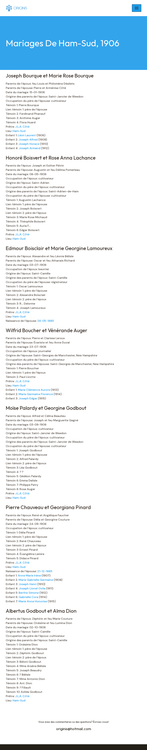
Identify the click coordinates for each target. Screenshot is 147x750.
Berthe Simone (29, 593)
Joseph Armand (30, 148)
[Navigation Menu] (136, 8)
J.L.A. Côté (22, 127)
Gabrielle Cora (28, 597)
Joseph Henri (28, 584)
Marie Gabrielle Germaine (36, 580)
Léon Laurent (27, 135)
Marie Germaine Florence (36, 394)
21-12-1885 (44, 571)
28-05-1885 (45, 321)
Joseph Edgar (28, 398)
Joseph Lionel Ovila (32, 588)
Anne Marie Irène (30, 575)
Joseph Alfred (28, 139)
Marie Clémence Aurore (34, 390)
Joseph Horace (29, 144)
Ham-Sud (19, 131)
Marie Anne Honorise (33, 601)
